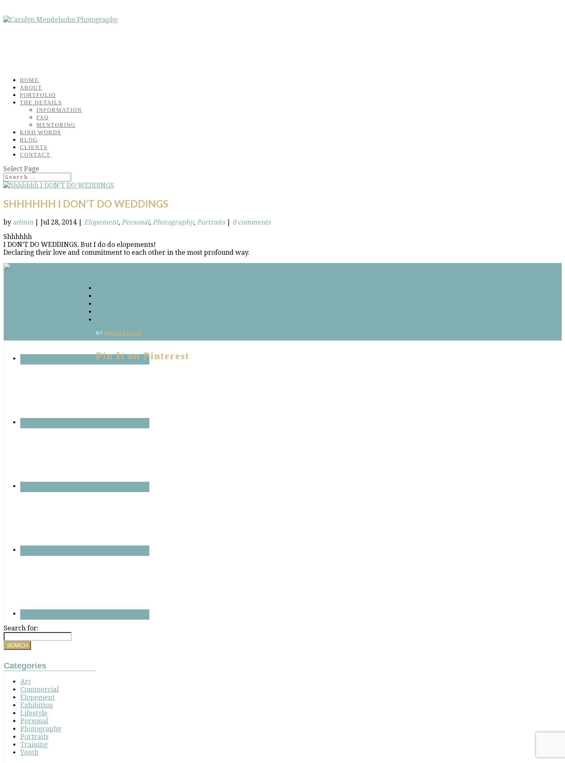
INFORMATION (59, 110)
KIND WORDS (40, 132)
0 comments (251, 222)
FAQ (42, 117)
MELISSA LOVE (122, 333)
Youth (29, 752)
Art (25, 682)
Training (34, 745)
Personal (135, 222)
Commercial (39, 689)
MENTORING (56, 125)
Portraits (211, 222)
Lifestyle (34, 713)
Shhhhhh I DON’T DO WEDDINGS (85, 204)
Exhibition (36, 705)
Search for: (21, 628)
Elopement (101, 222)
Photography (173, 222)
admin (23, 222)
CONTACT (35, 155)
